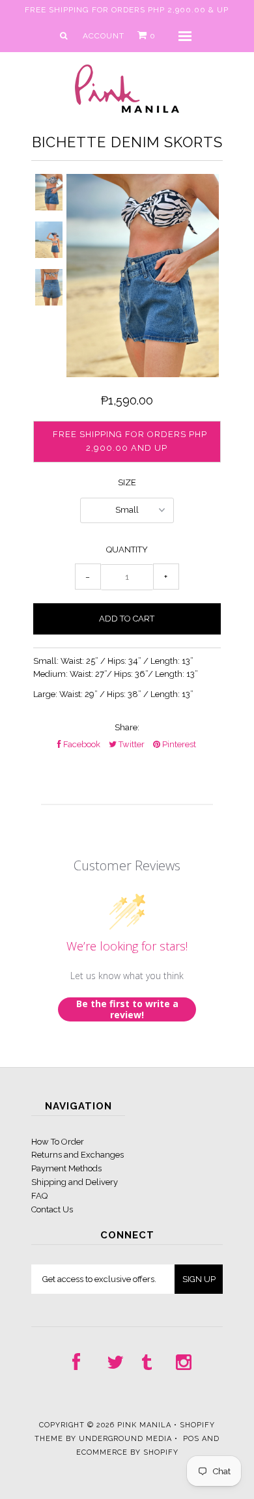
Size (127, 482)
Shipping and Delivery (74, 1182)
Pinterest (178, 744)
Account (103, 35)
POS (191, 1439)
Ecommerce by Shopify (127, 1452)
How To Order (57, 1142)
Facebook (80, 744)
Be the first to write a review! (127, 1009)
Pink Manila (144, 1425)
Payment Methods (66, 1168)
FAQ (39, 1196)
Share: (127, 727)
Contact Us (52, 1209)
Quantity (127, 549)
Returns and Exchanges (77, 1155)
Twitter (131, 744)
